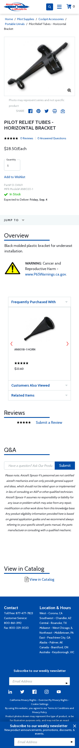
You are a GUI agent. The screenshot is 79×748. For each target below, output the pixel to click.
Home (9, 19)
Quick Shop (39, 370)
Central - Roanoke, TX (53, 623)
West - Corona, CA (51, 613)
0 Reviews (26, 138)
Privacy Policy (39, 712)
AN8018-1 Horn (24, 349)
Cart (74, 6)
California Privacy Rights (23, 700)
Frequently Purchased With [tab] (33, 302)
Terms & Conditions (58, 708)
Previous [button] (11, 344)
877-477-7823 (24, 613)
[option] (39, 66)
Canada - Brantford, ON (54, 647)
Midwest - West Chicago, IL (56, 628)
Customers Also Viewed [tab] (30, 385)
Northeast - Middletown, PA (57, 633)
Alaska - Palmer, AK (51, 642)
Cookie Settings (39, 704)
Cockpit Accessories (51, 19)
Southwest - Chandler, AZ (56, 618)
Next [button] (67, 344)
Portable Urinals (15, 24)
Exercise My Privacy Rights (53, 700)
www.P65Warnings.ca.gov (45, 274)
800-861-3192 (12, 623)
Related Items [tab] (22, 395)
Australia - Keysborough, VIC (57, 652)
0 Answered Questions (51, 138)
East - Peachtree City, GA (55, 637)
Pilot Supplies (25, 19)
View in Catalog (42, 579)
